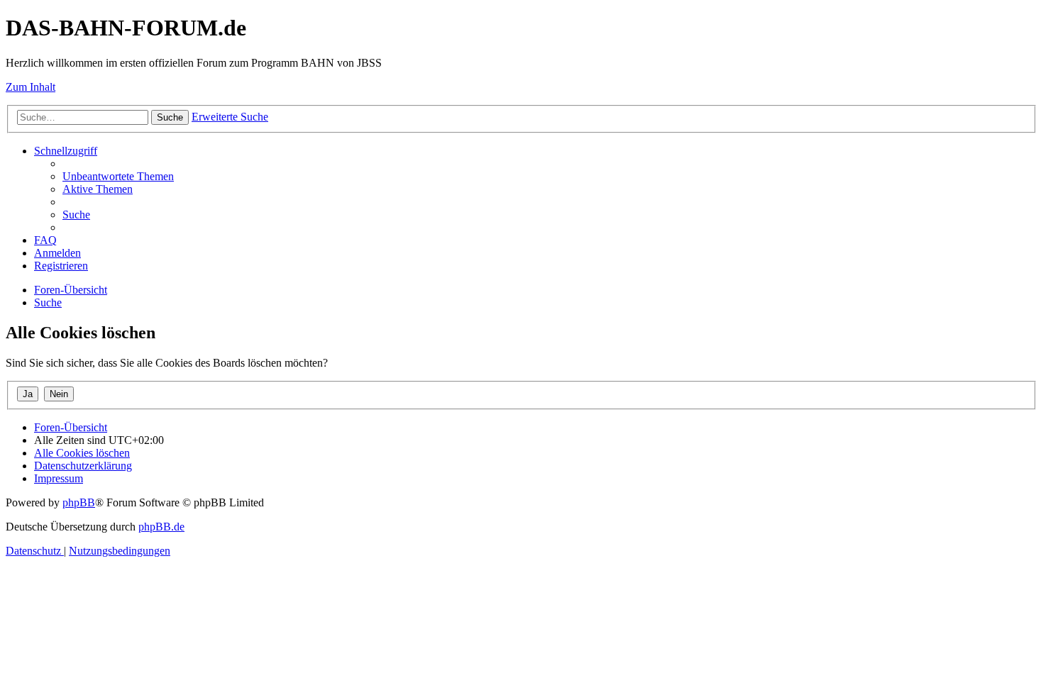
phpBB (78, 502)
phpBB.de (161, 527)
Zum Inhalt (30, 87)
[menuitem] (118, 176)
